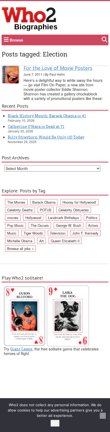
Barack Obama (44, 202)
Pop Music (15, 225)
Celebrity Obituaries (73, 209)
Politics (91, 217)
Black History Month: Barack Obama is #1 (47, 115)
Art (41, 240)
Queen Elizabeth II (65, 240)
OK (55, 423)
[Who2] (29, 14)
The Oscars (40, 225)
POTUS (46, 209)
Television (57, 233)
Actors (93, 225)
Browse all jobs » (20, 248)
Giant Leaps (21, 349)
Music (12, 233)
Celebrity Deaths (20, 209)
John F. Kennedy (85, 233)
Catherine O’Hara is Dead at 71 (36, 126)
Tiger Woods (33, 233)
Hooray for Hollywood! (79, 202)
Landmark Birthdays (63, 217)
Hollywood (33, 217)
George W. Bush (68, 225)
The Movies (16, 202)
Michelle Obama (19, 240)
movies (12, 217)
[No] (103, 416)
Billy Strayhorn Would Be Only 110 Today (46, 137)
